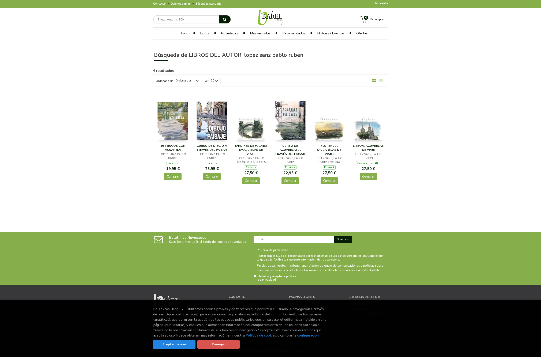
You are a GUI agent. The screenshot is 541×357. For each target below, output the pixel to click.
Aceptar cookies (174, 344)
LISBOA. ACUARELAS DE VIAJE (368, 148)
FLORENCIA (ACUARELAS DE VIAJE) (329, 150)
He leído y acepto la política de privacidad (277, 278)
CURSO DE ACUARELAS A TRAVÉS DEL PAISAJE (290, 150)
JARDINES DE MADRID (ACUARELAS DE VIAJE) (251, 150)
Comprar (173, 176)
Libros (204, 33)
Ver (206, 80)
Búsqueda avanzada (208, 4)
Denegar (218, 344)
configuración (308, 335)
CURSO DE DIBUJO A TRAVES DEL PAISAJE (212, 148)
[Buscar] (225, 19)
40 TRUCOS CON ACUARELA (172, 148)
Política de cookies (261, 335)
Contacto (159, 4)
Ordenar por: (164, 81)
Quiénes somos (181, 4)
